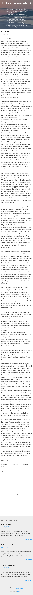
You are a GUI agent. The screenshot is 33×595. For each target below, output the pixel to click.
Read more (28, 539)
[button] (30, 31)
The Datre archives (8, 565)
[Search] (30, 3)
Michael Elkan (20, 591)
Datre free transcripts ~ (16, 4)
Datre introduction (8, 524)
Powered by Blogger (17, 588)
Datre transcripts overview (11, 545)
